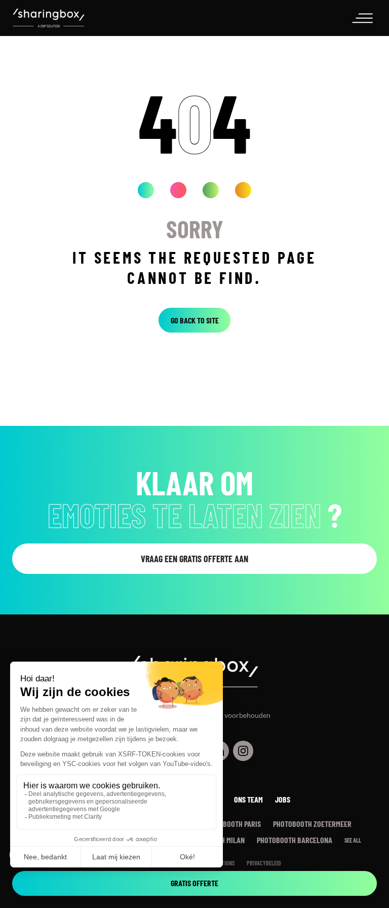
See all (352, 840)
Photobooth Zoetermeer (312, 823)
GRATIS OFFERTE (194, 883)
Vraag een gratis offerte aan (194, 558)
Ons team (248, 799)
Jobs (282, 799)
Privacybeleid (264, 862)
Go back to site (195, 320)
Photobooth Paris (232, 823)
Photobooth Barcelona (294, 840)
